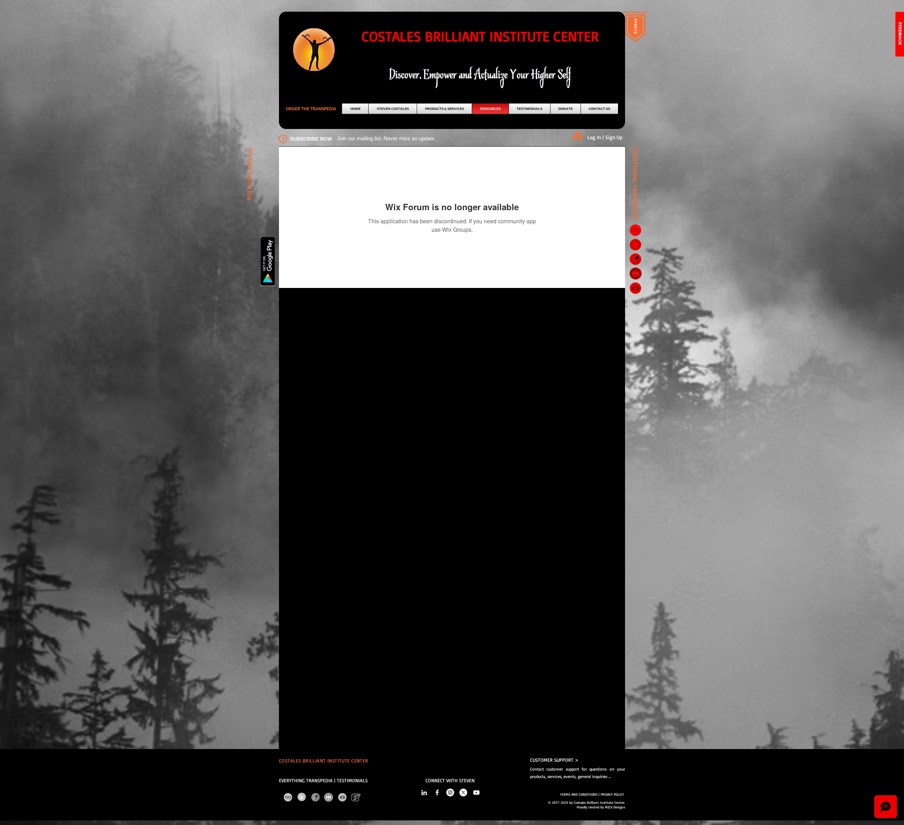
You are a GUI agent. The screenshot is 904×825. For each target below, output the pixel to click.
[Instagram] (450, 792)
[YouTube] (476, 792)
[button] (310, 109)
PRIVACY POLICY (613, 794)
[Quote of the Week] (635, 259)
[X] (463, 792)
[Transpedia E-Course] (635, 230)
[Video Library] (635, 288)
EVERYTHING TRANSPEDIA (306, 780)
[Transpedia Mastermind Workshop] (635, 273)
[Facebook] (437, 792)
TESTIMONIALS (352, 780)
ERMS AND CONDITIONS (579, 794)
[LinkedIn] (424, 792)
